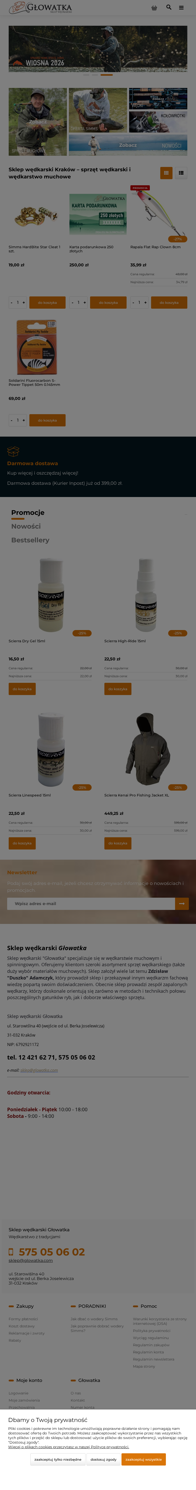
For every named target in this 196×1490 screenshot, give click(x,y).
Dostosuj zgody (103, 1459)
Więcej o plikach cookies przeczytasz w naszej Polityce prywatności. (68, 1447)
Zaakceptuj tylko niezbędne (57, 1459)
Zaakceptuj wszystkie (144, 1459)
